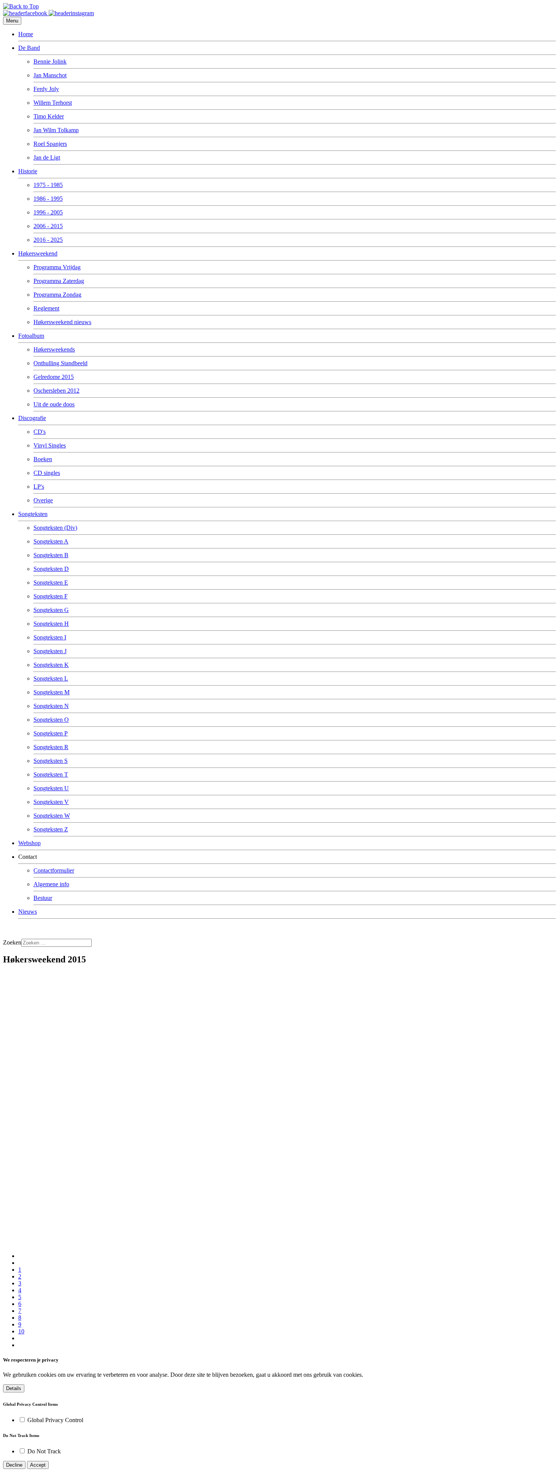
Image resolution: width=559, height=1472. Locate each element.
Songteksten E (50, 582)
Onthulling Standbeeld (60, 363)
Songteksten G (51, 610)
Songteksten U (51, 788)
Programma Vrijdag (57, 267)
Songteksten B (50, 555)
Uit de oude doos (54, 404)
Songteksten (33, 514)
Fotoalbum (31, 335)
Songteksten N (51, 706)
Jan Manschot (50, 75)
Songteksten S (50, 761)
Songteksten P (50, 733)
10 (21, 1331)
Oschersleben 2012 (56, 390)
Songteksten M (51, 692)
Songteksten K (51, 665)
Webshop (29, 843)
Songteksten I (49, 637)
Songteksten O (51, 719)
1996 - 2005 (48, 212)
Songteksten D (51, 569)
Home (25, 34)
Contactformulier (53, 870)
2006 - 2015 (48, 226)
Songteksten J (50, 651)
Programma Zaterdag (58, 281)
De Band (29, 48)
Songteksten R (50, 747)
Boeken (42, 459)
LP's (38, 486)
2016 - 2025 (48, 240)
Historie (27, 171)
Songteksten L (50, 678)
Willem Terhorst (52, 102)
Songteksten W (51, 815)
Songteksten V (51, 802)
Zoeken (12, 942)
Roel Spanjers (50, 144)
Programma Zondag (57, 294)
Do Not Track (44, 1451)
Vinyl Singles (49, 445)
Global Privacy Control (55, 1420)
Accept (38, 1465)
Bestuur (42, 898)
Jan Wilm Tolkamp (56, 130)
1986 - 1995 (48, 198)
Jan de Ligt (46, 157)
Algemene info (51, 884)
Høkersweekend (37, 253)
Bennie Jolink (50, 61)
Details (13, 1388)
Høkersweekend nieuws (62, 322)
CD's (39, 431)
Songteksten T (50, 774)
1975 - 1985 (48, 185)
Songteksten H (51, 623)
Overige (43, 500)
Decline (14, 1465)
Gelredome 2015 (53, 377)
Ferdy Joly (46, 89)
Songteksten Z (50, 829)
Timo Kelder (48, 116)
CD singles (46, 473)
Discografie (32, 418)
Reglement (46, 308)
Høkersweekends (54, 349)
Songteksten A (50, 541)
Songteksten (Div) (55, 527)
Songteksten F (50, 596)
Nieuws (27, 911)
